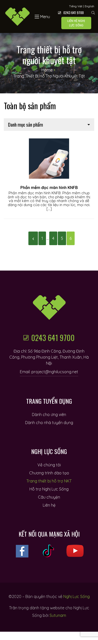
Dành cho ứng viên (49, 414)
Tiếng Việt (75, 6)
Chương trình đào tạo (49, 472)
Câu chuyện (49, 497)
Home (47, 69)
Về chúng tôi (49, 464)
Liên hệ (49, 505)
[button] (76, 23)
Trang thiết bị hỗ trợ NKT (49, 480)
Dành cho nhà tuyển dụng (49, 422)
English (89, 6)
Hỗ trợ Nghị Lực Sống (49, 489)
